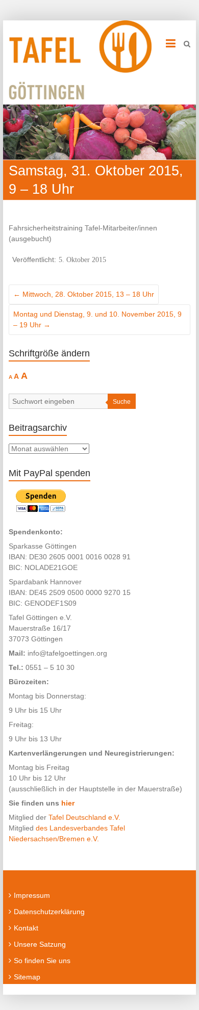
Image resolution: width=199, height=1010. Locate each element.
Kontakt (26, 928)
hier (67, 803)
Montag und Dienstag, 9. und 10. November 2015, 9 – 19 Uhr (97, 319)
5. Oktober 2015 (82, 259)
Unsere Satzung (40, 944)
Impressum (32, 895)
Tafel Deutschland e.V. (84, 817)
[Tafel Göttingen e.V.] (80, 59)
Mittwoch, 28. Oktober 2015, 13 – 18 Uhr (83, 294)
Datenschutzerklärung (49, 912)
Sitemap (27, 977)
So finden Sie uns (42, 960)
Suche (122, 401)
